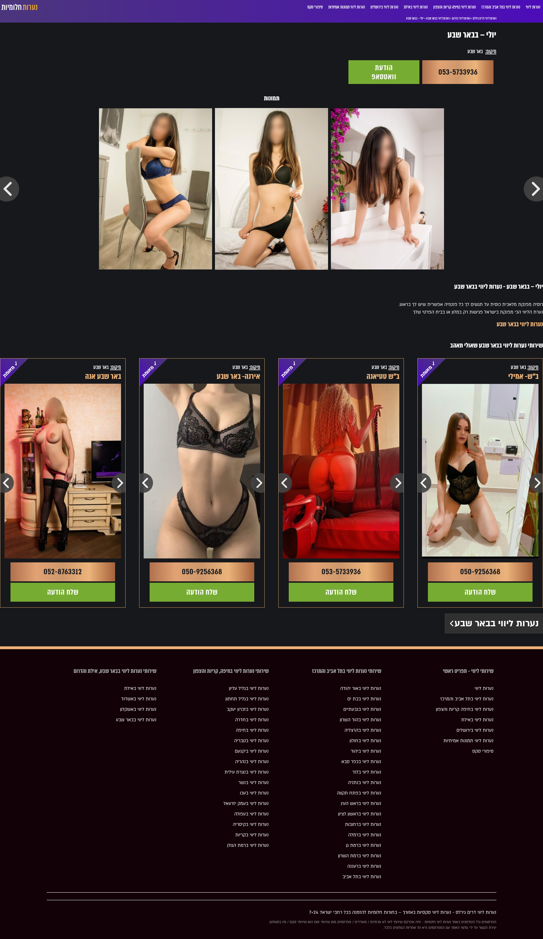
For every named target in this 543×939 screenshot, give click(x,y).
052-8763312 (63, 571)
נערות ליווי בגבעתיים (362, 709)
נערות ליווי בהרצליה (362, 730)
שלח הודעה (480, 592)
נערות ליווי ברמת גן (363, 845)
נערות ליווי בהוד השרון (360, 720)
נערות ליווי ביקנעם (252, 751)
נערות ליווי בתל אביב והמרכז (500, 7)
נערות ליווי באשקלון (138, 709)
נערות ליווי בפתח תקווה (359, 793)
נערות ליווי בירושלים (384, 7)
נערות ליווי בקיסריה (251, 824)
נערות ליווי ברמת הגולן (248, 845)
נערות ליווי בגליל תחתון (247, 699)
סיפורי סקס (315, 7)
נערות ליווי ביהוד (366, 751)
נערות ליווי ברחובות (363, 824)
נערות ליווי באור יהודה (360, 688)
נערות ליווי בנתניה (364, 783)
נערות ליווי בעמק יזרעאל (246, 803)
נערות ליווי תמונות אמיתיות (346, 7)
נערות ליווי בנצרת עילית (247, 772)
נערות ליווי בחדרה (252, 720)
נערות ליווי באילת (416, 7)
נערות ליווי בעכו (254, 793)
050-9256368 (480, 571)
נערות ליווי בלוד (366, 772)
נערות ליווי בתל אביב (361, 877)
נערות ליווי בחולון (365, 741)
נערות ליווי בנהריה (252, 762)
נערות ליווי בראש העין (361, 803)
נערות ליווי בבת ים (364, 699)
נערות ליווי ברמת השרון (359, 856)
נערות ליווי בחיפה (252, 730)
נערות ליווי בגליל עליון (249, 688)
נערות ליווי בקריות (252, 835)
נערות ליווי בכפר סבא (361, 762)
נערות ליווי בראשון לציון (359, 814)
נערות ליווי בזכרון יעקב (248, 709)
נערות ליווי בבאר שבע (520, 324)
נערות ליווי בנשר (253, 783)
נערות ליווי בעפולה (251, 814)
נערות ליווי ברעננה (364, 866)
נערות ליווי (533, 7)
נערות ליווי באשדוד (138, 699)
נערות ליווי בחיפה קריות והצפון (454, 7)
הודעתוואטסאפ (384, 72)
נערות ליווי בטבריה (251, 741)
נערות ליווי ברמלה (364, 835)
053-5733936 (458, 72)
